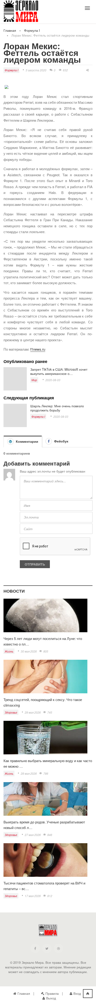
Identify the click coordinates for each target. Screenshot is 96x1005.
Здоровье (11, 712)
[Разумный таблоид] (20, 11)
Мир (34, 380)
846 (49, 835)
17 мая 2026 (33, 896)
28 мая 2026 (29, 773)
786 (45, 773)
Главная (9, 30)
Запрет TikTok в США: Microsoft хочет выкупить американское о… (58, 371)
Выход (51, 998)
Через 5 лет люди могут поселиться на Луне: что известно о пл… (42, 641)
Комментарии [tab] (26, 441)
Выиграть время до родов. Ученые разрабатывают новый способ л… (44, 824)
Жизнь (9, 651)
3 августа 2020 (36, 70)
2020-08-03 (52, 380)
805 (45, 651)
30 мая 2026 (29, 651)
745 (49, 712)
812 (49, 896)
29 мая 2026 (33, 712)
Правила (52, 993)
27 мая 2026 (33, 835)
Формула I (32, 30)
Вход (77, 993)
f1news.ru (37, 349)
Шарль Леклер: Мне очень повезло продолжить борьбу (57, 408)
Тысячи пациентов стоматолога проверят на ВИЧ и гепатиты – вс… (44, 886)
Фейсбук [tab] (60, 441)
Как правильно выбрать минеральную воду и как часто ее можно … (47, 763)
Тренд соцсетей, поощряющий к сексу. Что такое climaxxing (42, 702)
